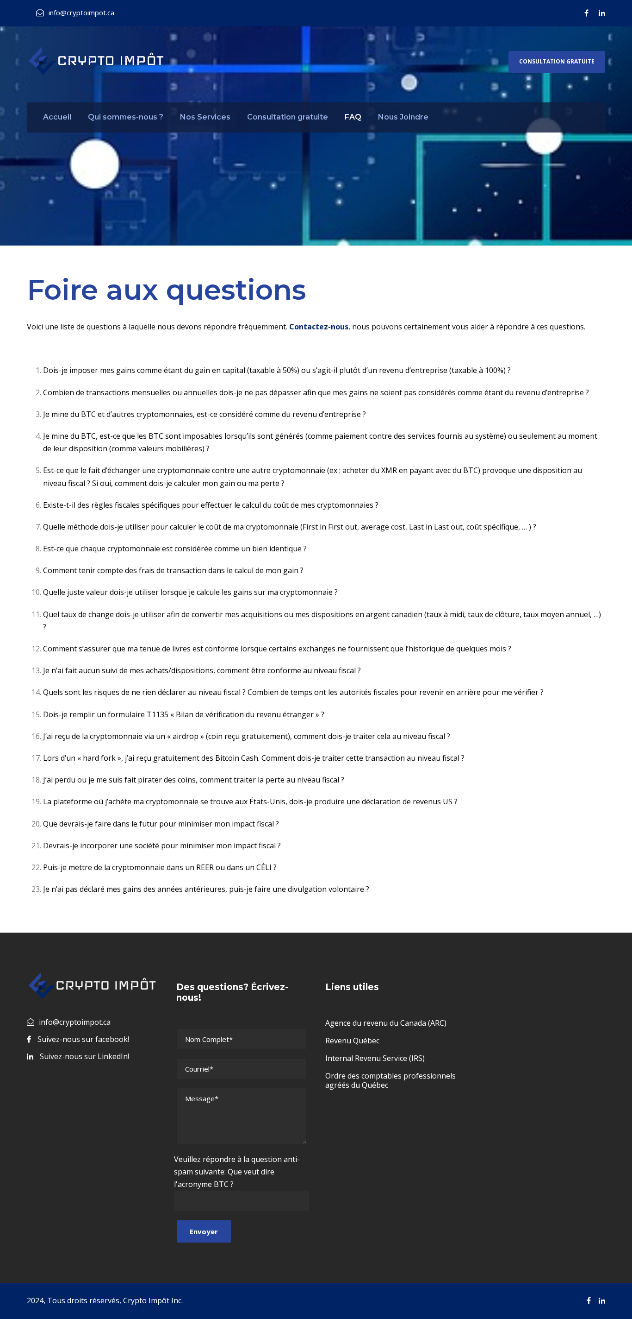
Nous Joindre (403, 117)
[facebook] (586, 13)
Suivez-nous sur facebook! (83, 1039)
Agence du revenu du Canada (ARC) (385, 1023)
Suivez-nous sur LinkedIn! (84, 1056)
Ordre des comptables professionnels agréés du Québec (390, 1080)
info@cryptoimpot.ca (81, 12)
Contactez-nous (318, 327)
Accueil (57, 117)
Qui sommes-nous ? (125, 117)
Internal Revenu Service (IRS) (375, 1058)
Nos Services (205, 117)
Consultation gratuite (557, 61)
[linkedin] (602, 13)
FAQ (353, 117)
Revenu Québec (352, 1040)
